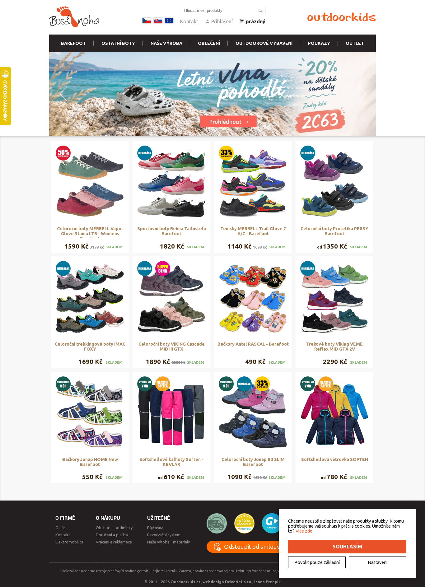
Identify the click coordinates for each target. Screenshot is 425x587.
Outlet (355, 43)
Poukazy (319, 43)
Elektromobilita (69, 542)
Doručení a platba (112, 535)
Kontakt (189, 21)
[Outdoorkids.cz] (341, 17)
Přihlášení (221, 21)
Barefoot (73, 43)
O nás (60, 527)
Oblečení (209, 43)
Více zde (304, 531)
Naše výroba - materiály (168, 542)
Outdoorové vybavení (264, 43)
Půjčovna (155, 527)
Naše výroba (166, 43)
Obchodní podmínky (114, 527)
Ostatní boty (118, 43)
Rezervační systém (163, 535)
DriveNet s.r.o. (238, 582)
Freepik (273, 582)
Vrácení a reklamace (114, 542)
